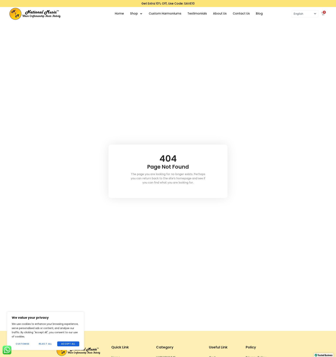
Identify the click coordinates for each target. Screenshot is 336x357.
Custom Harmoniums (165, 13)
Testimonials (197, 13)
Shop (134, 13)
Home (119, 13)
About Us (220, 13)
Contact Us (241, 13)
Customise (22, 343)
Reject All (45, 343)
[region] (45, 331)
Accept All (68, 343)
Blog (259, 13)
